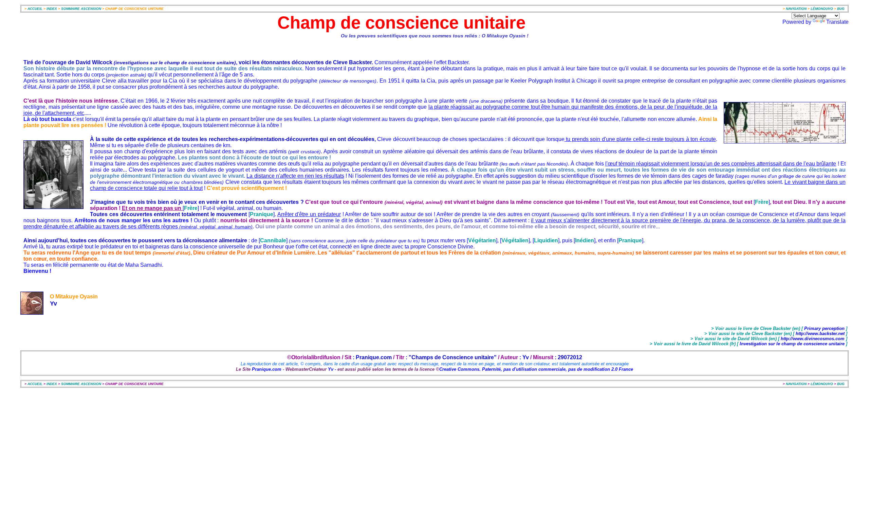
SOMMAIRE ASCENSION (81, 9)
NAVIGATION (797, 9)
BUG (841, 9)
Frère (762, 202)
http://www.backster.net (820, 333)
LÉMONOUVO (822, 9)
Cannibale (273, 240)
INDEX (52, 9)
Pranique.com (266, 369)
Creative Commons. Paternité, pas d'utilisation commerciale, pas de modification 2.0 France (536, 369)
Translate (837, 22)
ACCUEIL (34, 9)
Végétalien (515, 240)
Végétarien (482, 240)
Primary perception (824, 328)
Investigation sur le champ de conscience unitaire (792, 343)
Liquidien (546, 240)
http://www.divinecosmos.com (812, 338)
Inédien (584, 240)
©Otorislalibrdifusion (313, 357)
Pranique (261, 214)
